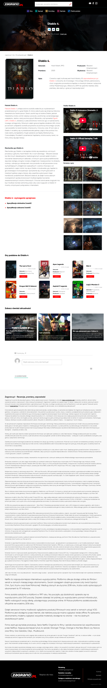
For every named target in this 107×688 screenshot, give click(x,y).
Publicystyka (75, 11)
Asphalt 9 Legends (60, 286)
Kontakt (98, 675)
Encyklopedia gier (21, 55)
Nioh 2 (88, 266)
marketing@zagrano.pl (65, 670)
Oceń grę (63, 34)
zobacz (23, 276)
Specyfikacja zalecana (15, 208)
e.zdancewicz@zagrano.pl (66, 681)
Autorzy (98, 671)
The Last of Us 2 (25, 266)
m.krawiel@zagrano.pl (65, 675)
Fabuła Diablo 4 (11, 109)
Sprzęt (40, 11)
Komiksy (51, 11)
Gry (31, 11)
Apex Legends (58, 264)
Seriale (62, 11)
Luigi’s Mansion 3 (92, 285)
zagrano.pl (8, 55)
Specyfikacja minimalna (16, 203)
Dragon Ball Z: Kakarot (28, 286)
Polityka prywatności (94, 679)
